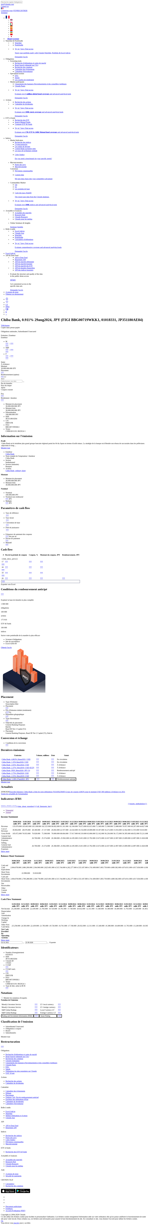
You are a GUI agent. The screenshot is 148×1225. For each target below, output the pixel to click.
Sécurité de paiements (13, 1176)
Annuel (8, 812)
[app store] (8, 1192)
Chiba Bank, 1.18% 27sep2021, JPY (15, 779)
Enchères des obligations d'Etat (17, 1099)
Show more (5, 851)
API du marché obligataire (24, 262)
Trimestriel (9, 810)
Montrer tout (5, 448)
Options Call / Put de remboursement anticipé (22, 1097)
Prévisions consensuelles (24, 171)
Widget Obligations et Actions (16, 1116)
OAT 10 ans (10, 1073)
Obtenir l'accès (6, 647)
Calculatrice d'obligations (24, 239)
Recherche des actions (23, 102)
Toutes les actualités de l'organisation (14, 794)
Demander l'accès (16, 290)
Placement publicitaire (14, 1207)
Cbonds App (19, 233)
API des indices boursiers (24, 270)
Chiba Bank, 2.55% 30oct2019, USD (15, 776)
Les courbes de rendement (24, 80)
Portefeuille (19, 45)
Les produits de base (22, 189)
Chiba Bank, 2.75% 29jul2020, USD (15, 773)
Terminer (4, 13)
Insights (20, 227)
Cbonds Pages (20, 86)
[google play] (23, 1192)
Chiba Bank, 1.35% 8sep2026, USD (15, 762)
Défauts (8, 1093)
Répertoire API (20, 260)
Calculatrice (10, 1184)
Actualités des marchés (23, 213)
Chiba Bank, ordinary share (16, 471)
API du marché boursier (23, 264)
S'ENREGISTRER (20, 11)
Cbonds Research (21, 217)
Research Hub (20, 215)
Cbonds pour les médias (23, 219)
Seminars (13, 227)
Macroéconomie (21, 167)
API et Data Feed (21, 258)
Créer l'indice (10, 1140)
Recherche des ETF (22, 120)
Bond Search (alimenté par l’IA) (26, 65)
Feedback (9, 1209)
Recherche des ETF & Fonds (16, 1152)
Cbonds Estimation (12, 1061)
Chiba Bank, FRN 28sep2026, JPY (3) (16, 770)
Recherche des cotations (23, 67)
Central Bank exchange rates (25, 149)
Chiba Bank (10, 454)
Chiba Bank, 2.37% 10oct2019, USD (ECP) (18, 768)
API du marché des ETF (24, 266)
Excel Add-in (20, 231)
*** (7, 344)
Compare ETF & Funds (23, 124)
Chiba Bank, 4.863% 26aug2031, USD (16, 759)
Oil (16, 185)
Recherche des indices (23, 142)
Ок (2, 1221)
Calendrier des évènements (24, 69)
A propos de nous (12, 292)
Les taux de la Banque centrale (26, 151)
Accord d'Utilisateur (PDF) (15, 1211)
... (6, 314)
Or (16, 187)
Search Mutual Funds (22, 122)
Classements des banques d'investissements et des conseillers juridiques (40, 84)
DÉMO (13, 280)
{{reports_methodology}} (137, 804)
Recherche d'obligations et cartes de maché (30, 63)
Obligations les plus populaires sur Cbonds (21, 1071)
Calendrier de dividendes (24, 104)
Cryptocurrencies (21, 144)
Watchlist (18, 43)
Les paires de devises (22, 147)
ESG (16, 76)
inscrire (16, 1223)
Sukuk (17, 78)
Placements (10, 1095)
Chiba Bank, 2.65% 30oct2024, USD (15, 765)
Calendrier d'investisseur (24, 71)
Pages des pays (20, 165)
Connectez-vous (7, 11)
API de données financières (25, 268)
